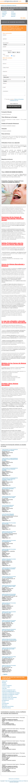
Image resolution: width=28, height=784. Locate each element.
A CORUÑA (4, 11)
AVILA (3, 16)
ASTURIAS (13, 14)
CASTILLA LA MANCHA (7, 685)
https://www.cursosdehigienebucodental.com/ (14, 780)
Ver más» (23, 18)
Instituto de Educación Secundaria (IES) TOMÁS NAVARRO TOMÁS (9, 586)
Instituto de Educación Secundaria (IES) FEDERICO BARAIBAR (9, 488)
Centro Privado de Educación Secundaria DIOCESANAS (8, 506)
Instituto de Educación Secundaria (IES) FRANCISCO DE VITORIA (9, 497)
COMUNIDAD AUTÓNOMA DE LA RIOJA (10, 694)
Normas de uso (12, 778)
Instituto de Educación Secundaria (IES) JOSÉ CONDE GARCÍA (9, 630)
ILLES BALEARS (5, 703)
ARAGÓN (4, 682)
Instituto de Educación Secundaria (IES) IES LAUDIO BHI (9, 560)
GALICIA (3, 702)
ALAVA (12, 11)
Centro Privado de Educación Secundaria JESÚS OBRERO (8, 515)
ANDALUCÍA (4, 681)
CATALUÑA (4, 688)
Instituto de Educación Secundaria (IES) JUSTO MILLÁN (9, 666)
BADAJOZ (13, 16)
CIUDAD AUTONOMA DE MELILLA (9, 691)
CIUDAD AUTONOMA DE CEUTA (8, 690)
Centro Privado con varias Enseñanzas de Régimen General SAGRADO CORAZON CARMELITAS (10, 479)
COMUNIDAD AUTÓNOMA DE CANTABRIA (11, 693)
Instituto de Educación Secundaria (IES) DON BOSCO (9, 603)
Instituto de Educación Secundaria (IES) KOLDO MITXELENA (9, 532)
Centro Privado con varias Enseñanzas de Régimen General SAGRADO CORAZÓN (10, 469)
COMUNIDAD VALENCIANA (7, 699)
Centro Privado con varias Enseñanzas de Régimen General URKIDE (10, 450)
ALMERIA (4, 14)
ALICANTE (13, 13)
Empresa (17, 778)
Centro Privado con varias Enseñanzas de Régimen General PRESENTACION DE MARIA (10, 459)
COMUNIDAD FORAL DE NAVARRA (9, 697)
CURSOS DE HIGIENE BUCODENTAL (8, 5)
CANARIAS (4, 684)
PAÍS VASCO (4, 704)
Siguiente (5, 674)
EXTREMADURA (5, 700)
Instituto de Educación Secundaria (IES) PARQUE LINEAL (9, 612)
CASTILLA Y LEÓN (6, 687)
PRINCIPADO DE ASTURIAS (8, 706)
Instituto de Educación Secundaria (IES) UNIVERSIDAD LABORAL (9, 621)
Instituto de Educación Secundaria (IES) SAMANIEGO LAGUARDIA (9, 568)
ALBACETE (4, 13)
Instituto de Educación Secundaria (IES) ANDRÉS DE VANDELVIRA (9, 595)
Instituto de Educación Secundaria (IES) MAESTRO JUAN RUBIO (9, 648)
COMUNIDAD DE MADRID (7, 696)
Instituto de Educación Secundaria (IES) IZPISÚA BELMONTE (9, 577)
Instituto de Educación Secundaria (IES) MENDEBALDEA (9, 541)
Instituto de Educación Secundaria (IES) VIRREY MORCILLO (9, 657)
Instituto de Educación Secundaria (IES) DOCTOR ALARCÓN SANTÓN (9, 640)
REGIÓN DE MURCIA (6, 707)
